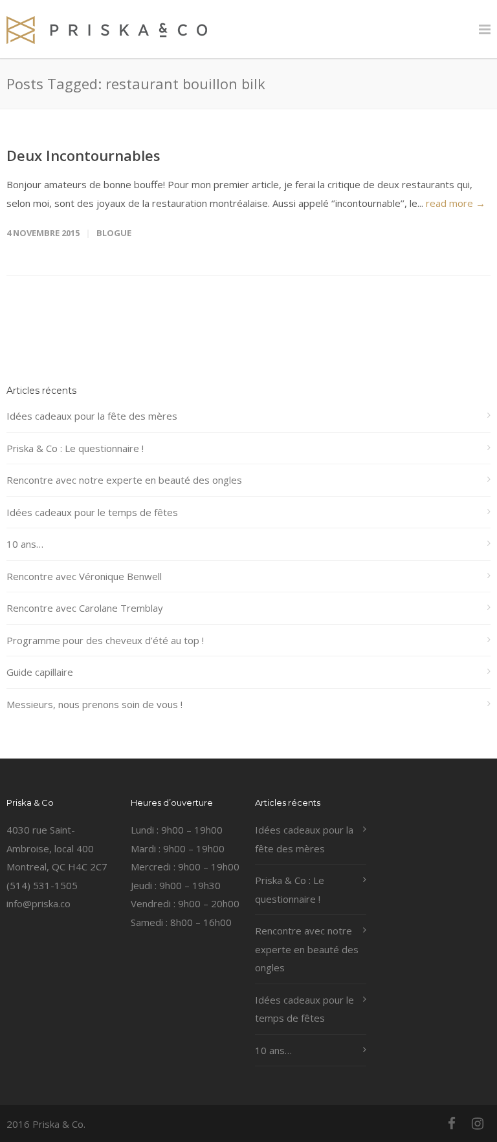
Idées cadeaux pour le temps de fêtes (92, 512)
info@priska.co (38, 903)
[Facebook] (452, 1123)
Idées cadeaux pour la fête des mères (91, 415)
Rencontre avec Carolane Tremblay (84, 607)
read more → (455, 203)
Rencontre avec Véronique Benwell (84, 576)
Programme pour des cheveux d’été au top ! (105, 640)
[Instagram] (478, 1123)
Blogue (113, 233)
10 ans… (24, 543)
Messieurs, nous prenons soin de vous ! (94, 704)
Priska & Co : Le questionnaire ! (75, 448)
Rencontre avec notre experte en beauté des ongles (124, 479)
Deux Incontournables (83, 155)
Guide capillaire (39, 671)
